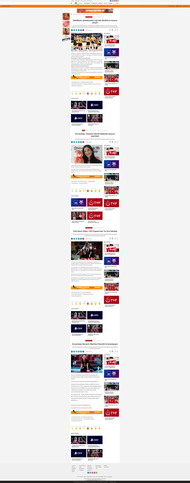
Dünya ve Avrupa (79, 14)
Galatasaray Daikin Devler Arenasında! (93, 124)
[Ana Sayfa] (71, 14)
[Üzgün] (99, 92)
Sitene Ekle (81, 476)
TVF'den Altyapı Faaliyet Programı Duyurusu (93, 209)
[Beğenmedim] (84, 92)
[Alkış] (76, 92)
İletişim (85, 0)
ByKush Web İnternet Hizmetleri (92, 480)
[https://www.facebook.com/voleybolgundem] (110, 1)
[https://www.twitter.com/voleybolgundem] (112, 1)
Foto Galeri (179, 6)
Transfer (110, 3)
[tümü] (114, 3)
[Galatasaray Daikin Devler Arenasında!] (94, 118)
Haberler (74, 14)
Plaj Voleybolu (81, 468)
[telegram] (79, 30)
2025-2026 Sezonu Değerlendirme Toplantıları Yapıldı (93, 222)
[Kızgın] (87, 92)
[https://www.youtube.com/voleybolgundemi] (116, 1)
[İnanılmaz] (95, 92)
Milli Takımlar (87, 3)
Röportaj (73, 470)
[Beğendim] (72, 92)
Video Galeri (172, 6)
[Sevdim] (80, 92)
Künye (82, 0)
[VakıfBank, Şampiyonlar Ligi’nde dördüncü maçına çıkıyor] (87, 42)
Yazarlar (186, 6)
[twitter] (74, 30)
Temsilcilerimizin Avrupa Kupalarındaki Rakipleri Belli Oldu (94, 111)
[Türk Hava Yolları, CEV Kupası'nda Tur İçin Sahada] (87, 250)
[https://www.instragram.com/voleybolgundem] (114, 1)
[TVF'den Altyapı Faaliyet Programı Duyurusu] (94, 202)
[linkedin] (81, 30)
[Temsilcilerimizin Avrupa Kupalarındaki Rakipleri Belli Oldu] (94, 105)
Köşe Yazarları (89, 468)
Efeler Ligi (100, 3)
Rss (78, 476)
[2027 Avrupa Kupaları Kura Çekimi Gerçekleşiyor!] (78, 118)
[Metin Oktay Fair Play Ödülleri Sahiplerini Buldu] (78, 216)
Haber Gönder (77, 0)
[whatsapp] (76, 30)
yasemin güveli (87, 165)
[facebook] (72, 30)
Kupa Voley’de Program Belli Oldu (77, 209)
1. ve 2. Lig (105, 3)
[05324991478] (118, 1)
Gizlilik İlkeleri (109, 476)
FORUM (73, 0)
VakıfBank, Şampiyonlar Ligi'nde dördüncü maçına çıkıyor (91, 14)
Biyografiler (89, 470)
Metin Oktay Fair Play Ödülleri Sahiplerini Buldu (78, 222)
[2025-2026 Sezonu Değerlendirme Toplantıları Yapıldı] (94, 216)
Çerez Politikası (89, 0)
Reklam (105, 476)
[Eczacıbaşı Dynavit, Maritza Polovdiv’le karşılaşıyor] (87, 363)
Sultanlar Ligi (94, 3)
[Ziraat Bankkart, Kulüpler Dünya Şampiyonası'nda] (78, 105)
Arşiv (96, 468)
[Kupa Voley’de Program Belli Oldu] (78, 202)
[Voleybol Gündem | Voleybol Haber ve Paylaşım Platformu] (78, 3)
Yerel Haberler (98, 465)
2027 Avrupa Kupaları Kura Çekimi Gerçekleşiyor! (77, 124)
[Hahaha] (91, 92)
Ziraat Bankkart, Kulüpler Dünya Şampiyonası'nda (78, 111)
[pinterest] (83, 30)
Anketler (105, 465)
